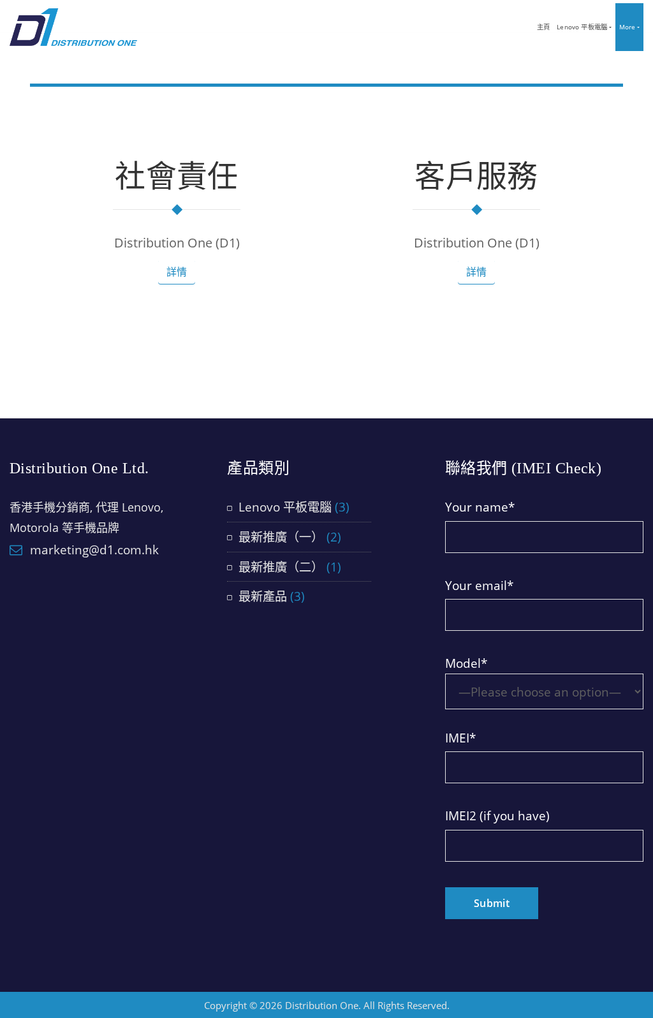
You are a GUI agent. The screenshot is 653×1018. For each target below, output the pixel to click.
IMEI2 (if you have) (497, 815)
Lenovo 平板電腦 (583, 26)
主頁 (543, 26)
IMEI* (460, 737)
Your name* (480, 506)
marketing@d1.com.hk (94, 549)
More (628, 26)
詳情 (176, 272)
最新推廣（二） (280, 566)
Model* (466, 663)
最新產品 (262, 596)
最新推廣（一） (280, 536)
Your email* (479, 585)
